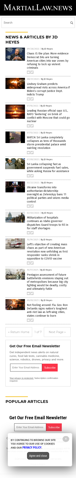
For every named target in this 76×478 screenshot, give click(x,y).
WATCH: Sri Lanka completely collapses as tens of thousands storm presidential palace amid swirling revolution (46, 143)
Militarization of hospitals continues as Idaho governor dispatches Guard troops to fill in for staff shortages (47, 223)
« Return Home (18, 332)
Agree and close (38, 455)
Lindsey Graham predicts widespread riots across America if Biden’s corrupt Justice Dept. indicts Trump (48, 89)
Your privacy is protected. (22, 378)
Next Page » (57, 332)
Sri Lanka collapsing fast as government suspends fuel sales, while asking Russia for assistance (48, 168)
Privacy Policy (32, 447)
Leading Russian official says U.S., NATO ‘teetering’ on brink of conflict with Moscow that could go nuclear (48, 116)
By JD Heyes (47, 49)
